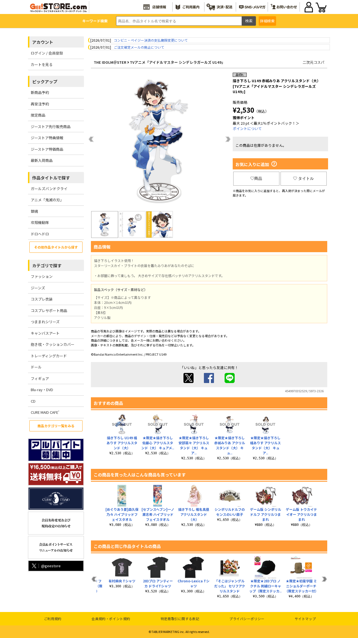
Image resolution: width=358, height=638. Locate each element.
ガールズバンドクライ (49, 188)
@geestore (51, 565)
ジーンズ (38, 287)
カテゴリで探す (47, 265)
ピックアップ (44, 81)
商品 (258, 178)
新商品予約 (40, 92)
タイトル (306, 178)
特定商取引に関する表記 (180, 618)
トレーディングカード (49, 355)
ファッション (42, 276)
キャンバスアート (45, 333)
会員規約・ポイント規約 (110, 618)
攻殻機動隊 (40, 222)
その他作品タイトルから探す (56, 247)
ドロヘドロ (40, 234)
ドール (36, 367)
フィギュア (40, 378)
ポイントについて (247, 128)
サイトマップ (305, 618)
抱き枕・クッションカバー (52, 344)
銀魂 (34, 211)
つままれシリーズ (45, 321)
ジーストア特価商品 (47, 149)
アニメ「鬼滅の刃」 (47, 199)
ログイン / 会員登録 (47, 53)
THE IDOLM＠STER (110, 62)
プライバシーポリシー (247, 618)
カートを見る (42, 64)
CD (33, 401)
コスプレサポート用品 (49, 310)
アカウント (42, 42)
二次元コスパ (313, 62)
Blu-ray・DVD (42, 389)
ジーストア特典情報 (47, 137)
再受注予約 (40, 104)
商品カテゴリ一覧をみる (55, 425)
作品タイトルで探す (51, 178)
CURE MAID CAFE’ (45, 412)
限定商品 (38, 115)
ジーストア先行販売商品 (50, 126)
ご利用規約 (53, 618)
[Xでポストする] (188, 381)
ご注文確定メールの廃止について (139, 47)
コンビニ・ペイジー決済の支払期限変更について (151, 40)
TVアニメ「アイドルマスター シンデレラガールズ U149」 (177, 62)
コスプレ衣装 (42, 299)
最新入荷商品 (42, 160)
